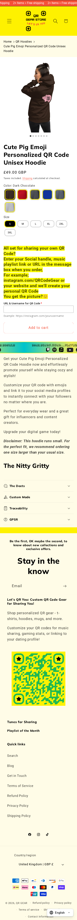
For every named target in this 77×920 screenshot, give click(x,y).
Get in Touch (17, 776)
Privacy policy (63, 902)
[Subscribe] (65, 586)
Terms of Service (20, 786)
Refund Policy (17, 796)
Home (8, 41)
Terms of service (29, 909)
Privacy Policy (18, 806)
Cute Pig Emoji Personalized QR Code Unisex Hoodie (35, 49)
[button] (9, 21)
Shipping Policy (19, 816)
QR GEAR (21, 902)
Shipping (27, 178)
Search (12, 756)
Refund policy (41, 902)
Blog (10, 766)
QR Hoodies (24, 41)
